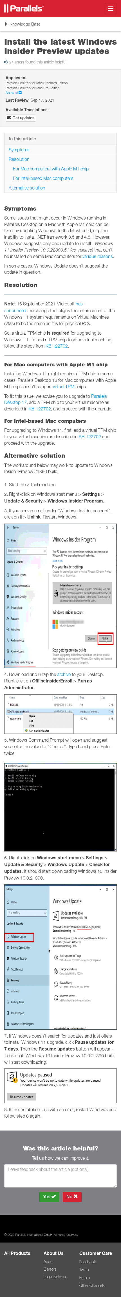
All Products (17, 1253)
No (69, 1197)
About (48, 1261)
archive (64, 674)
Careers (50, 1269)
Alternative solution (27, 187)
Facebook (87, 1262)
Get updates (22, 117)
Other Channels (92, 1285)
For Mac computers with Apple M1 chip (51, 168)
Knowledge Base (22, 26)
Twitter (84, 1270)
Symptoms (19, 149)
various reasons (97, 256)
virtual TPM (63, 386)
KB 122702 (57, 345)
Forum (84, 1277)
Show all (12, 93)
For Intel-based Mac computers (43, 178)
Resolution (19, 159)
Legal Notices (55, 1277)
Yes (47, 1197)
